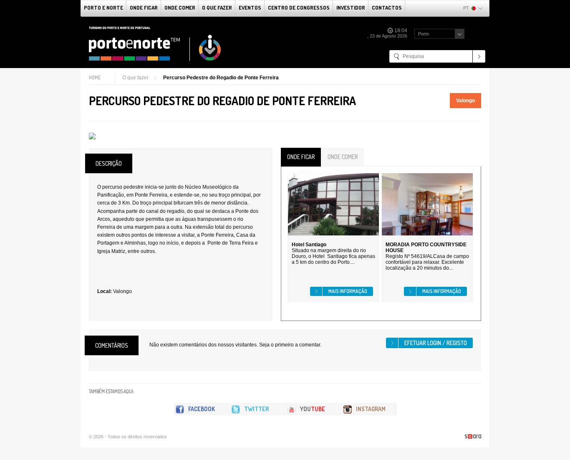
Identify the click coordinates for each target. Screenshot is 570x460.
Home (95, 77)
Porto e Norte (103, 7)
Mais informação (347, 291)
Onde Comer (179, 7)
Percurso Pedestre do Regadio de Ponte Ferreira (221, 78)
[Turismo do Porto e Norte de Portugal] (155, 44)
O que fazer (217, 7)
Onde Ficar (144, 7)
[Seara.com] (473, 436)
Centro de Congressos (299, 7)
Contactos (387, 7)
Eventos (250, 7)
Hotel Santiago (309, 245)
